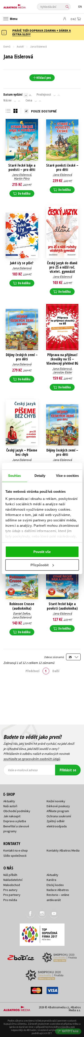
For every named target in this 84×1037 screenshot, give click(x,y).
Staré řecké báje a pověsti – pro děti (21, 167)
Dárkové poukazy (58, 806)
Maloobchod (11, 885)
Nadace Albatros (58, 890)
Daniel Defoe (21, 613)
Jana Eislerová (21, 175)
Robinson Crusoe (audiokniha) (21, 606)
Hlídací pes (43, 77)
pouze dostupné (44, 111)
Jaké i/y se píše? (21, 263)
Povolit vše (42, 552)
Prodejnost (44, 94)
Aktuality (9, 801)
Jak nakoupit (11, 816)
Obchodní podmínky (16, 811)
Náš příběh (10, 875)
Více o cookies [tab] (67, 476)
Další (55, 671)
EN (80, 7)
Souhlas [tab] (14, 476)
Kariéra (51, 880)
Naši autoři (10, 806)
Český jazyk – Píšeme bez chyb (21, 452)
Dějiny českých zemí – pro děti (22, 357)
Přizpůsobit (39, 565)
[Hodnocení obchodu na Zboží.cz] (21, 956)
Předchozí (32, 671)
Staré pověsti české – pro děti (62, 167)
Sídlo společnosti (14, 856)
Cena (29, 100)
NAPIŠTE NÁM (70, 1031)
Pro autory (10, 890)
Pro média (10, 900)
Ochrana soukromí (59, 816)
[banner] (23, 5)
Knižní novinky (56, 801)
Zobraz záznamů (54, 657)
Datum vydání (12, 94)
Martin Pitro (22, 178)
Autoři (20, 46)
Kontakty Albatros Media (63, 850)
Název (7, 100)
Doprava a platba (14, 821)
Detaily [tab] (39, 476)
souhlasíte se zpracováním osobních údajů (31, 759)
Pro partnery (11, 895)
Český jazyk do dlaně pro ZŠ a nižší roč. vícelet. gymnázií (62, 267)
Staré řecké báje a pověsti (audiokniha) (62, 606)
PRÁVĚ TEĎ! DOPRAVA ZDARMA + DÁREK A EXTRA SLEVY (41, 32)
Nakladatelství (12, 880)
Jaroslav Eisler (62, 372)
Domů (7, 46)
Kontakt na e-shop (15, 850)
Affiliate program (58, 811)
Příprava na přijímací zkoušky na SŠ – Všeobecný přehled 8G (62, 359)
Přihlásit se (68, 770)
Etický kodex (55, 885)
